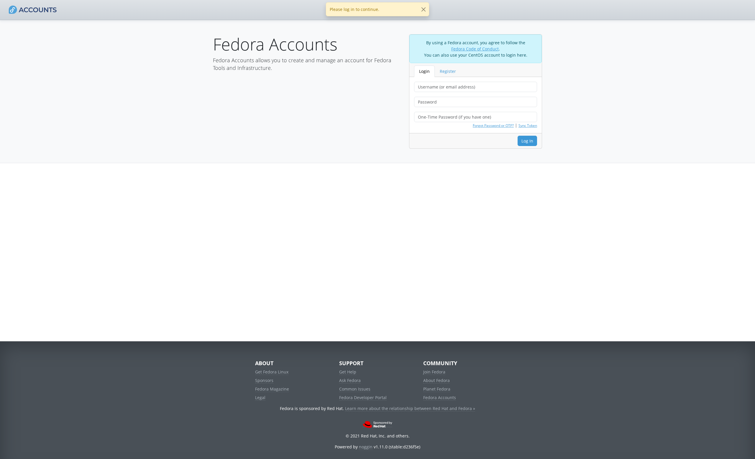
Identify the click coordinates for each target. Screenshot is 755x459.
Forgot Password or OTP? (493, 125)
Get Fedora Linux (271, 372)
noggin (365, 447)
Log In (527, 141)
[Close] (423, 9)
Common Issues (354, 389)
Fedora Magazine (272, 389)
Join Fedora (434, 372)
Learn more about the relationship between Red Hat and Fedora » (410, 408)
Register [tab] (448, 71)
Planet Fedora (436, 389)
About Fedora (436, 380)
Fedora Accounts (439, 397)
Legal (260, 397)
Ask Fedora (350, 380)
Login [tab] (424, 71)
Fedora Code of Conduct (475, 49)
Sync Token (527, 125)
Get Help (347, 372)
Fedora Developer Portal (363, 397)
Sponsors (264, 380)
